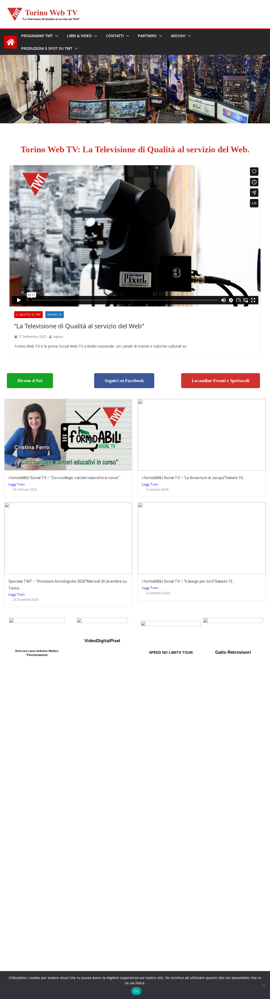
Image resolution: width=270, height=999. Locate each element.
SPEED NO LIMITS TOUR (171, 652)
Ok (136, 991)
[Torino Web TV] (10, 42)
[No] (263, 985)
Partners (147, 35)
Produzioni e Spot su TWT (46, 48)
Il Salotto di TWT (28, 314)
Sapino (58, 336)
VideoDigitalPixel (102, 640)
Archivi (178, 35)
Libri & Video (79, 35)
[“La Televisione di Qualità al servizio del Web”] (135, 235)
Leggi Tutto (16, 484)
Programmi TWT (37, 35)
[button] (56, 36)
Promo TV (54, 314)
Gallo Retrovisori (233, 652)
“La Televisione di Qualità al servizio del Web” (79, 325)
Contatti (115, 35)
